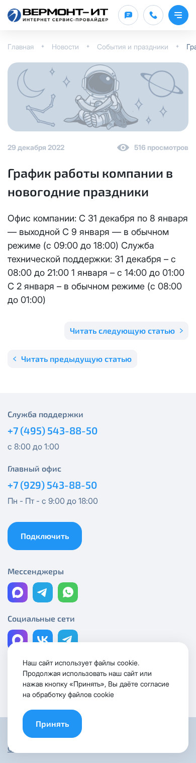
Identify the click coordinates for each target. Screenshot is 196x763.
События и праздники (132, 46)
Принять (52, 723)
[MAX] (18, 592)
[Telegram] (43, 592)
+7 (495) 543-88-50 (52, 430)
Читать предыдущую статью (76, 358)
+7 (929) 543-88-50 (52, 485)
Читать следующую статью (122, 330)
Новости (65, 46)
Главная (21, 46)
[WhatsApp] (68, 592)
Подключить (45, 536)
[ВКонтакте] (43, 640)
